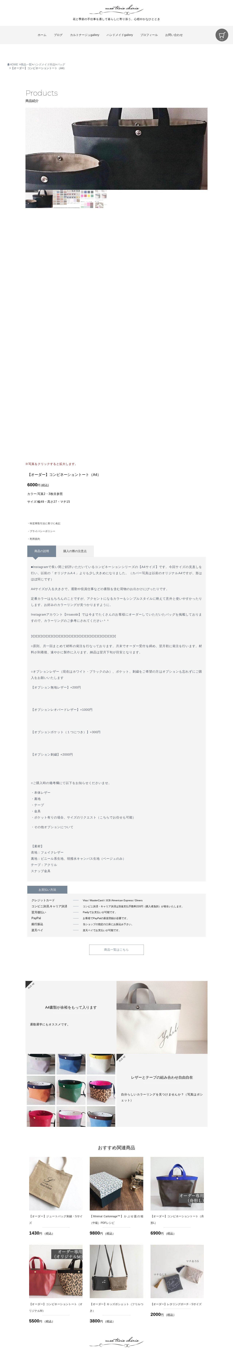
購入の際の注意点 (75, 551)
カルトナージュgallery (84, 34)
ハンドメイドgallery (120, 34)
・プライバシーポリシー (41, 531)
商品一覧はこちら (116, 949)
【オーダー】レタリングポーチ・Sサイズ (176, 1304)
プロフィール (149, 34)
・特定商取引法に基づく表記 (43, 523)
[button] (203, 149)
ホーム (42, 34)
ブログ (58, 34)
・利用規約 (33, 539)
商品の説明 (41, 551)
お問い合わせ (174, 34)
